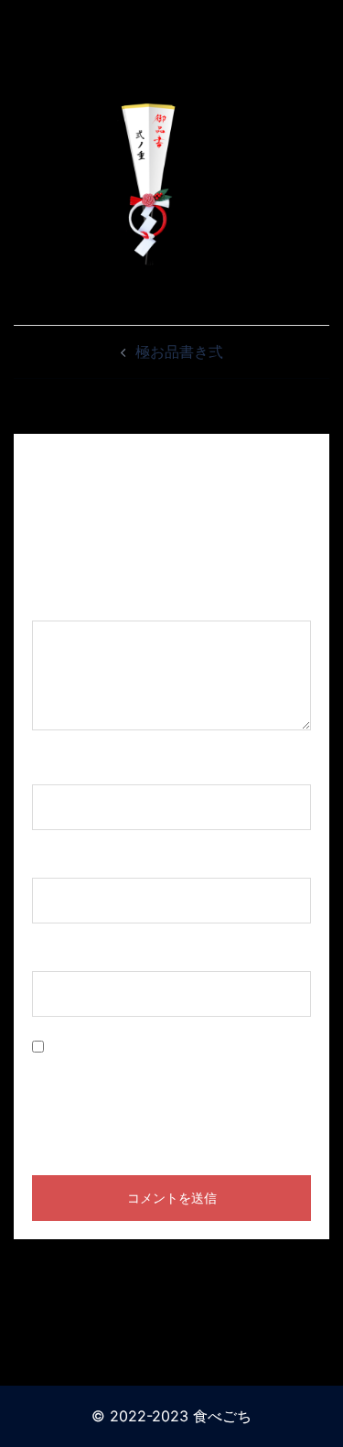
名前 (53, 767)
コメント (68, 603)
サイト (54, 954)
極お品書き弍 (179, 351)
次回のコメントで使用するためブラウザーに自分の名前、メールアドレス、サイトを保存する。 (171, 1096)
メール (61, 860)
